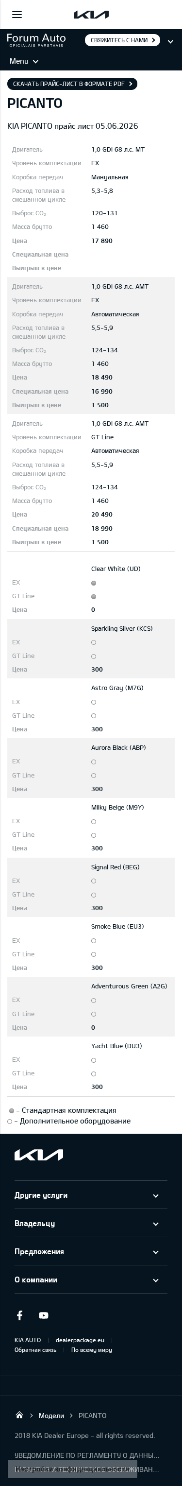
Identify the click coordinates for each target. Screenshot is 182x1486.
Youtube (44, 1315)
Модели (51, 1415)
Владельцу (35, 1222)
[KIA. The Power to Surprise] (39, 1155)
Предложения (39, 1251)
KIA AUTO (28, 1339)
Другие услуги (41, 1194)
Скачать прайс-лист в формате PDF (69, 83)
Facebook (19, 1315)
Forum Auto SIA (19, 1414)
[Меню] (17, 14)
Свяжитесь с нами (119, 39)
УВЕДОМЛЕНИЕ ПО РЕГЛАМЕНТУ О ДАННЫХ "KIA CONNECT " (87, 1455)
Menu (19, 60)
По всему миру (91, 1349)
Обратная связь (35, 1349)
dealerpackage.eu (80, 1339)
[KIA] (91, 14)
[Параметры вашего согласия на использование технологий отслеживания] (72, 1469)
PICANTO (93, 1415)
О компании (36, 1279)
